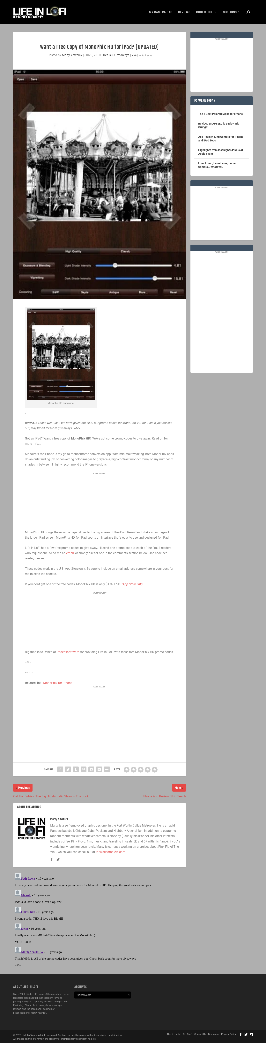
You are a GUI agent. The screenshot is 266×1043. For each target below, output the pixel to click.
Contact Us (200, 1034)
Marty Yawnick (72, 55)
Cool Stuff (204, 12)
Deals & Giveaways (116, 55)
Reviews (184, 12)
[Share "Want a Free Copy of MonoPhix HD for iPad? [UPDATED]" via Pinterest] (83, 769)
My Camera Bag (160, 12)
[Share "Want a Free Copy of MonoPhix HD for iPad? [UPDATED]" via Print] (107, 769)
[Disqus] (99, 920)
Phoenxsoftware (68, 652)
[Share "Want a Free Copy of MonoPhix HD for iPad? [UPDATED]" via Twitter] (68, 769)
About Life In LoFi (176, 1034)
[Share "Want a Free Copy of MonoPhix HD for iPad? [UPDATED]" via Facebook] (60, 769)
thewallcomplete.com (110, 852)
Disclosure (213, 1034)
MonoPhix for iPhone (57, 683)
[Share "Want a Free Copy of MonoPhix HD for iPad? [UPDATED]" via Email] (99, 769)
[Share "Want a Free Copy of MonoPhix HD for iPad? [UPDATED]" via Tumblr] (76, 769)
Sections (230, 12)
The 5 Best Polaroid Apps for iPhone (220, 113)
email (70, 553)
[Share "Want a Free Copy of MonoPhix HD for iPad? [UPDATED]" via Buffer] (91, 769)
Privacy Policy (228, 1034)
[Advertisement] (99, 501)
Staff (189, 1034)
